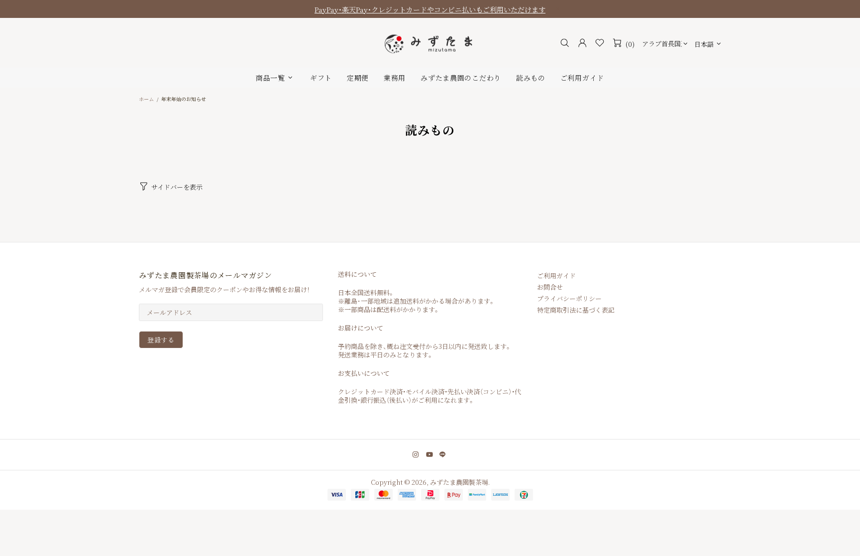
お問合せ (550, 287)
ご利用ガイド (556, 275)
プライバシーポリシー (569, 298)
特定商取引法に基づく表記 (576, 310)
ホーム (146, 99)
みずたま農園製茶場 (430, 43)
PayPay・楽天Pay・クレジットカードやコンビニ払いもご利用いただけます (430, 9)
